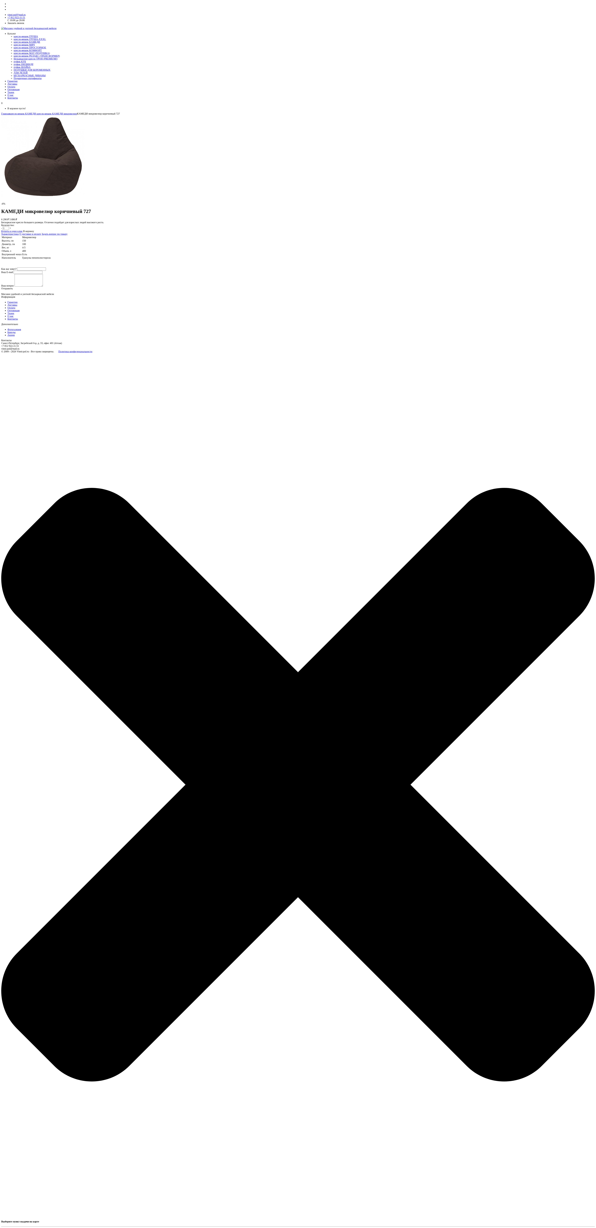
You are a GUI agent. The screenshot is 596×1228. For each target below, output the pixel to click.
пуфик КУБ (20, 61)
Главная (5, 113)
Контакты (12, 98)
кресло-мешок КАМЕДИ (27, 42)
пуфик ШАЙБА (22, 67)
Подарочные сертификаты (28, 78)
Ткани (10, 92)
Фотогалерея (14, 329)
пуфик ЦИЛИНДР (23, 64)
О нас (10, 95)
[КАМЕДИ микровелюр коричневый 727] (43, 198)
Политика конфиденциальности (75, 351)
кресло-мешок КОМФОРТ (28, 50)
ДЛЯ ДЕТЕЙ (21, 72)
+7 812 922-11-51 (16, 17)
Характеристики (10, 234)
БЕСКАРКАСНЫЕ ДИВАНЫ (30, 75)
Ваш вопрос (7, 285)
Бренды (11, 332)
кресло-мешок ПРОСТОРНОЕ (30, 47)
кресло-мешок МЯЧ (24, 44)
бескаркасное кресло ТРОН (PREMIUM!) (35, 58)
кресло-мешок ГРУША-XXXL (30, 39)
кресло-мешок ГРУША (26, 36)
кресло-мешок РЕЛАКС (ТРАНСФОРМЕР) (37, 56)
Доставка (12, 84)
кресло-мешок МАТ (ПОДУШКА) (32, 53)
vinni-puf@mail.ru (16, 14)
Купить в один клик (12, 231)
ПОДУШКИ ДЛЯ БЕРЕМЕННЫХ (32, 70)
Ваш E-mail (7, 272)
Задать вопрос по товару (55, 234)
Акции (11, 335)
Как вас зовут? (9, 269)
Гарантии (12, 81)
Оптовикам (13, 89)
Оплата (11, 86)
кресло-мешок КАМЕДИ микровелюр (56, 113)
